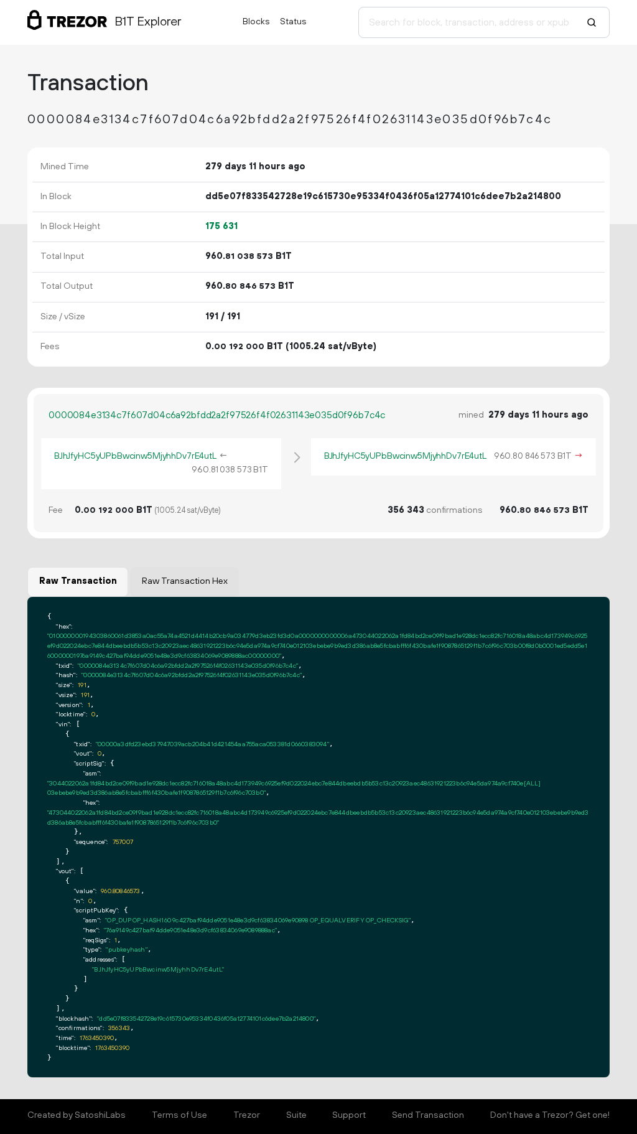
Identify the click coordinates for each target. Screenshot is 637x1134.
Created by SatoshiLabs (76, 1115)
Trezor (246, 1115)
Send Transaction (428, 1115)
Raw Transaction (78, 581)
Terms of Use (179, 1115)
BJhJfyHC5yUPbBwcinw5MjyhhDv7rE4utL (135, 456)
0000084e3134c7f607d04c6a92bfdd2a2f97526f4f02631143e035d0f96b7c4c (217, 415)
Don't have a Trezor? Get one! (550, 1115)
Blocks (256, 21)
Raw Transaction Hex (185, 581)
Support (349, 1115)
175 (221, 226)
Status (293, 21)
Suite (296, 1115)
